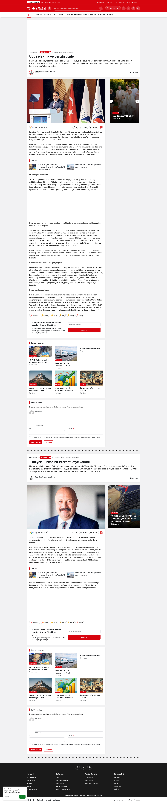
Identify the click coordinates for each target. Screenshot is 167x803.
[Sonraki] (137, 101)
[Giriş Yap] (133, 8)
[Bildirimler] (138, 8)
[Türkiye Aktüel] (36, 8)
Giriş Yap (49, 442)
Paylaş (138, 800)
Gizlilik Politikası (9, 797)
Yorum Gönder (36, 442)
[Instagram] (89, 767)
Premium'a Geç (114, 8)
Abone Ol (84, 330)
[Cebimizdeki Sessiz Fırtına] (91, 357)
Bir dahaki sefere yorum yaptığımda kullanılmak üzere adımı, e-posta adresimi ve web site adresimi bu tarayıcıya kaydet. (66, 437)
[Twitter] (83, 767)
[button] (128, 8)
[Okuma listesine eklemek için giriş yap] (101, 127)
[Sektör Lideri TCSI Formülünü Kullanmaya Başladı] (40, 382)
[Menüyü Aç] (49, 8)
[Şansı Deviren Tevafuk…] (124, 101)
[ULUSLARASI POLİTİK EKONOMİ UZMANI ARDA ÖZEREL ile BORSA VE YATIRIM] (66, 382)
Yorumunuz (39, 411)
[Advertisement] (83, 33)
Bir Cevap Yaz (36, 403)
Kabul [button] (22, 797)
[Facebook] (77, 767)
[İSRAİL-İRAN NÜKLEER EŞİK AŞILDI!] (91, 382)
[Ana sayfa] (29, 14)
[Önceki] (111, 101)
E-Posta (71, 428)
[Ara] (124, 8)
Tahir (37, 72)
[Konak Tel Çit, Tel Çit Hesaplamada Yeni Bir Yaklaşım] (85, 167)
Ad (30, 428)
